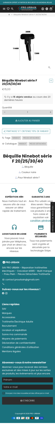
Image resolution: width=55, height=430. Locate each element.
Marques (7, 313)
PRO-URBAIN (35, 413)
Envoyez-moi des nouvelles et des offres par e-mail (27, 393)
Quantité (7, 107)
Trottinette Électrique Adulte (17, 321)
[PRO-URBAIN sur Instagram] (6, 293)
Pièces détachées (31, 138)
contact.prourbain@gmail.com (20, 279)
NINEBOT (16, 138)
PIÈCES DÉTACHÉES (38, 144)
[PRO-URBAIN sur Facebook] (3, 293)
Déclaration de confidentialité (18, 342)
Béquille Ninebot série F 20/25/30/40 (30, 14)
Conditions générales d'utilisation (20, 347)
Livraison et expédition (14, 330)
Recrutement (9, 325)
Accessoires (8, 317)
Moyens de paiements (14, 338)
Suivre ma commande (14, 334)
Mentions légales (11, 351)
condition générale (40, 220)
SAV (4, 308)
